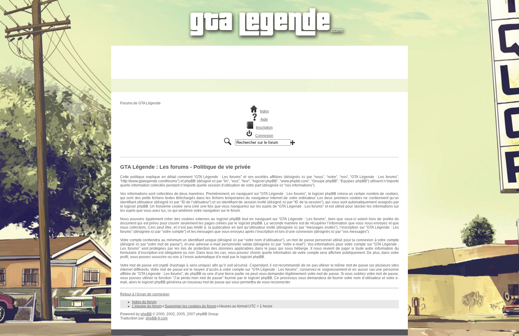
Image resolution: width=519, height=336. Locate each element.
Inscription (264, 127)
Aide (264, 119)
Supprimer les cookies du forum (190, 306)
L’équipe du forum (147, 306)
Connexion (264, 136)
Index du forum (144, 302)
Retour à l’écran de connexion (144, 294)
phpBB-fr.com (157, 318)
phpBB (146, 314)
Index (264, 111)
